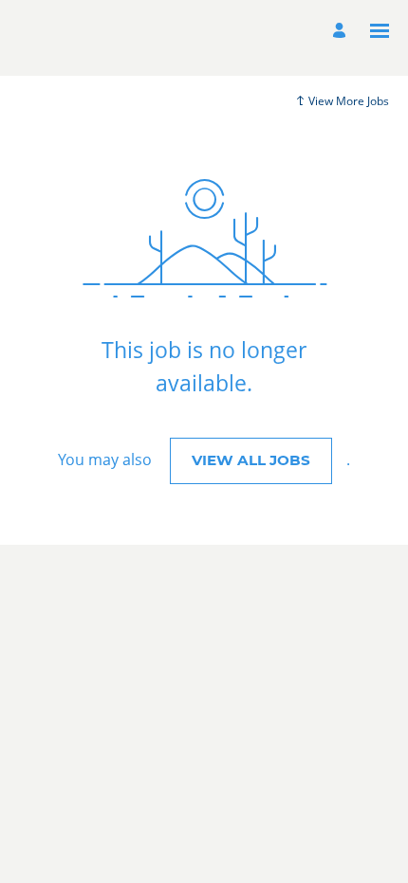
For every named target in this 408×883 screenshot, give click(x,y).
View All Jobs (251, 460)
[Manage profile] (342, 31)
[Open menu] (379, 31)
